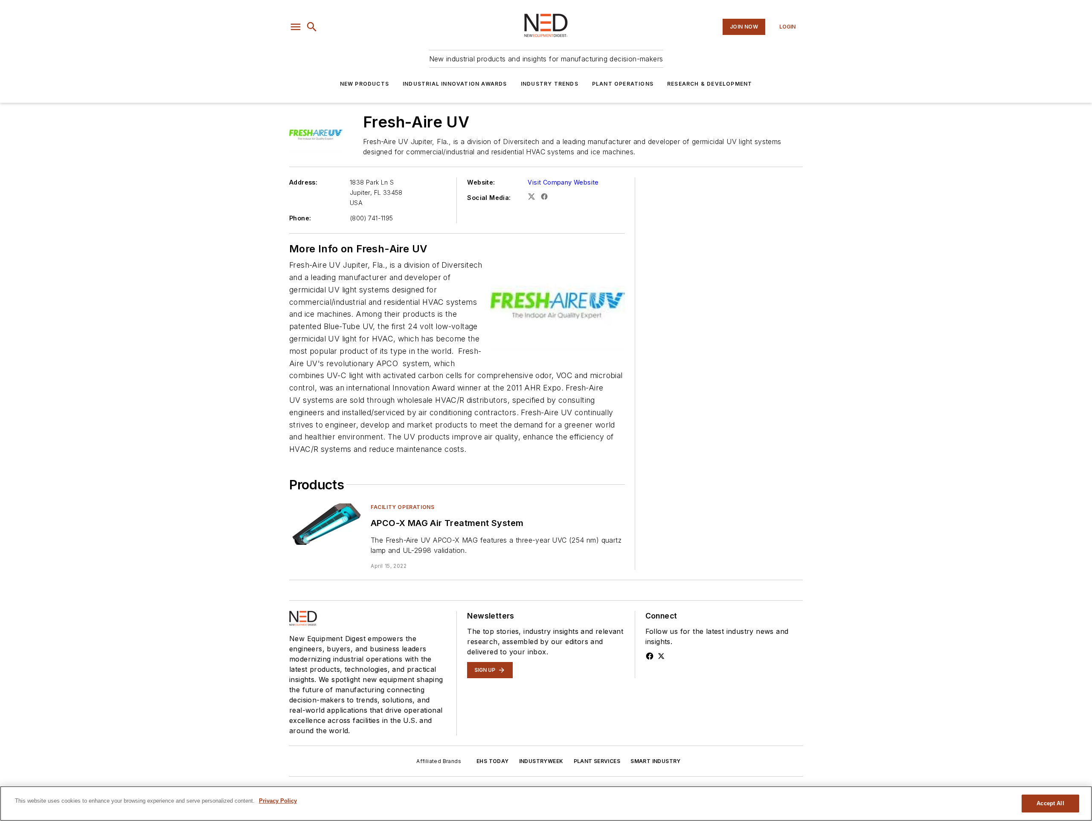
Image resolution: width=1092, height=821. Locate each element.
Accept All (1050, 803)
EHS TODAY (492, 761)
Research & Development (709, 84)
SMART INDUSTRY (655, 761)
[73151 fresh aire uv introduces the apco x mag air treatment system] (326, 524)
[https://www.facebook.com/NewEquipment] (649, 656)
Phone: (300, 218)
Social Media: (489, 197)
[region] (546, 803)
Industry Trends (549, 84)
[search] (311, 26)
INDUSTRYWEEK (541, 761)
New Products (364, 84)
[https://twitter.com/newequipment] (661, 656)
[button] (295, 26)
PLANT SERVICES (597, 761)
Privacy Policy (278, 801)
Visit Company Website (563, 182)
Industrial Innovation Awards (455, 84)
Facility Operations (402, 507)
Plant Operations (622, 84)
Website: (481, 182)
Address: (303, 182)
